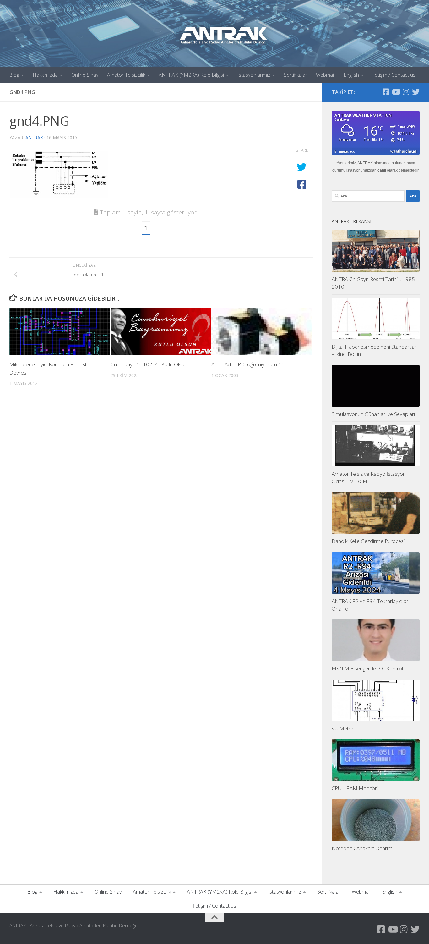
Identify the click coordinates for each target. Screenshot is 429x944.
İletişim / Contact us (393, 74)
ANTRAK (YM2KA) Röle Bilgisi (191, 74)
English (351, 74)
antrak (34, 138)
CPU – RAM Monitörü (356, 788)
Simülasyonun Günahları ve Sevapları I (375, 414)
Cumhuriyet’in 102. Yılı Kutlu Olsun (149, 364)
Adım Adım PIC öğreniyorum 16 (248, 364)
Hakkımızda (45, 74)
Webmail (325, 74)
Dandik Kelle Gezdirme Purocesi (368, 541)
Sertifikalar (295, 74)
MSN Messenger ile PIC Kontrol (367, 668)
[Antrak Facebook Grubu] (385, 92)
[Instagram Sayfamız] (406, 92)
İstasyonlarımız (253, 74)
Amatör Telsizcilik (126, 74)
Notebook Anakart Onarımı (363, 848)
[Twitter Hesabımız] (416, 92)
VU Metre (342, 728)
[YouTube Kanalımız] (395, 92)
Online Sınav (84, 74)
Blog (14, 74)
